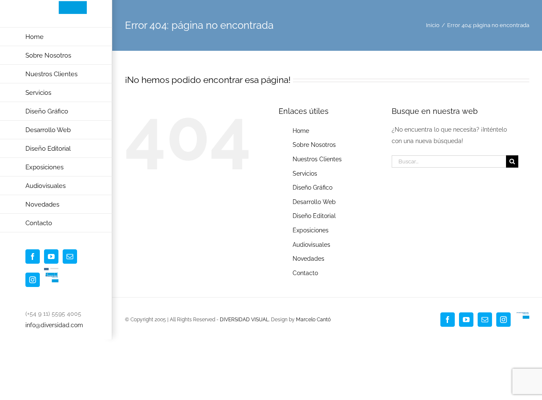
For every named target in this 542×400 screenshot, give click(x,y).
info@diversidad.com (54, 325)
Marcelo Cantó (313, 320)
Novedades (308, 258)
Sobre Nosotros (314, 144)
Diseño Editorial (314, 215)
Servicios (305, 173)
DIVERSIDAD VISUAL (244, 320)
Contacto (305, 273)
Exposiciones (311, 230)
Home (301, 130)
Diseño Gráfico (312, 187)
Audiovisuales (311, 244)
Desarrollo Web (314, 202)
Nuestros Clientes (317, 159)
